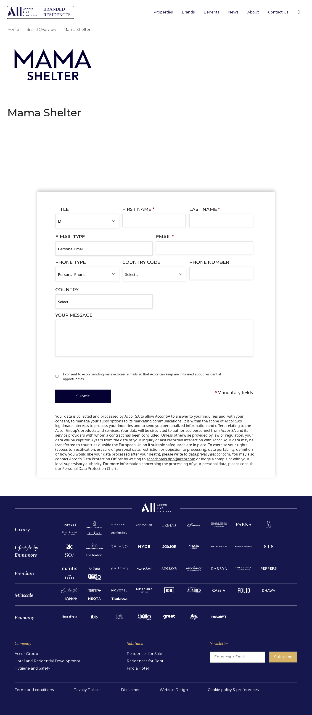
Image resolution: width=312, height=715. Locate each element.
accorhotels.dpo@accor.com (171, 458)
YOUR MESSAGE (74, 315)
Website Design (174, 690)
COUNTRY (67, 289)
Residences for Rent (145, 661)
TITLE (62, 209)
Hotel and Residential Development (47, 661)
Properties (163, 12)
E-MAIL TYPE (70, 236)
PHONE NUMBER (209, 262)
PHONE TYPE (70, 262)
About (253, 12)
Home (13, 29)
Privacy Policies (87, 690)
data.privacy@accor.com (209, 454)
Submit (83, 396)
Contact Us (278, 12)
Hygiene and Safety (32, 668)
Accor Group (26, 654)
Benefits (211, 12)
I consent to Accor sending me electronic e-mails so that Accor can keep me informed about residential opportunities (142, 376)
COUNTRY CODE (141, 262)
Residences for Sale (144, 654)
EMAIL (165, 236)
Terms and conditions (34, 690)
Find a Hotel (138, 668)
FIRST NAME (138, 209)
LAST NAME (204, 209)
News (233, 12)
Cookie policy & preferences (233, 690)
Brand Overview (41, 29)
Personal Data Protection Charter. (91, 468)
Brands (188, 12)
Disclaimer (130, 690)
